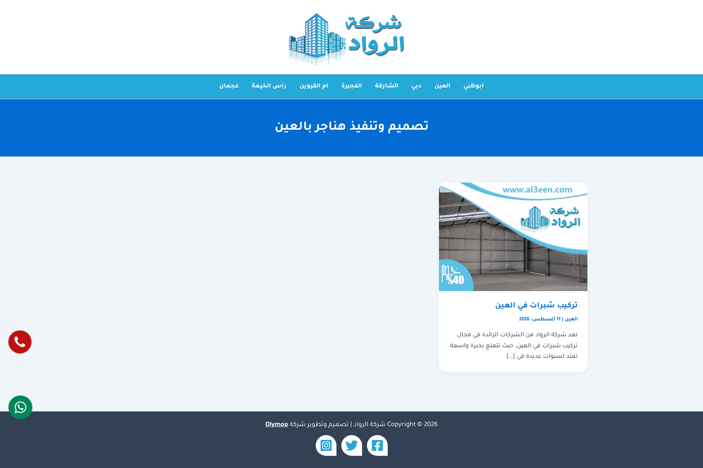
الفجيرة (351, 86)
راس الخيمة (269, 86)
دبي (416, 86)
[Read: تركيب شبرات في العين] (513, 237)
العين (442, 86)
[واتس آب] (21, 407)
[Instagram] (326, 445)
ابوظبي (473, 86)
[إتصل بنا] (20, 342)
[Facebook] (377, 445)
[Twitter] (351, 445)
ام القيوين (313, 86)
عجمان (229, 86)
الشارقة (386, 86)
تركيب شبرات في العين (536, 306)
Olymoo (276, 425)
